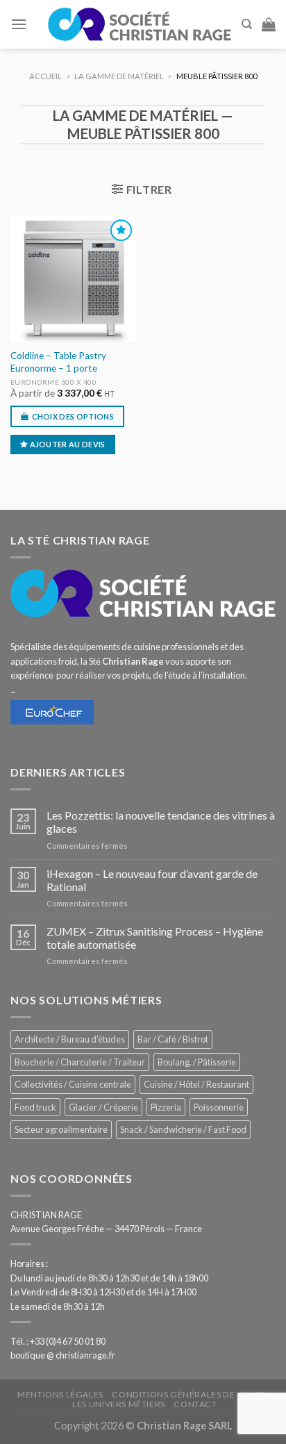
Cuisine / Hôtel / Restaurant (196, 1084)
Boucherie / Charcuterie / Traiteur (80, 1062)
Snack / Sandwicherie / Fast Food (183, 1129)
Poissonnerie (219, 1107)
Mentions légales (60, 1394)
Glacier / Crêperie (103, 1107)
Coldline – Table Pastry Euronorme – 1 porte (58, 362)
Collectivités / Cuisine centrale (73, 1084)
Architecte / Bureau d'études (70, 1039)
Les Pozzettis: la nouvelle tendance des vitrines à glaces (161, 821)
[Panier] (269, 24)
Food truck (35, 1107)
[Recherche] (247, 24)
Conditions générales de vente (188, 1394)
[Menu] (18, 24)
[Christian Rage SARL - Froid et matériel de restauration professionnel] (139, 24)
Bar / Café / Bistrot (172, 1039)
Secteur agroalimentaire (61, 1129)
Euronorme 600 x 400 (53, 382)
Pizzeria (166, 1107)
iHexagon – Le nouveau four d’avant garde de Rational (152, 880)
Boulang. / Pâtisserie (197, 1062)
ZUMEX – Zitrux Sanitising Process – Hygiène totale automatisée (155, 937)
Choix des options (73, 416)
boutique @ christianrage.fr (62, 1355)
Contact (195, 1404)
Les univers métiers (118, 1404)
